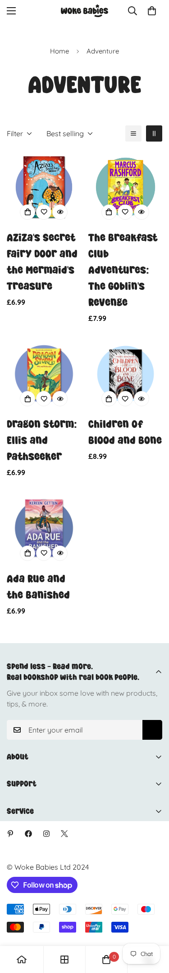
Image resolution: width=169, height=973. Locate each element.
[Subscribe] (152, 730)
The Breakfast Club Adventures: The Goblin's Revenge (122, 270)
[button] (152, 10)
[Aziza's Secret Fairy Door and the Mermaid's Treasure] (44, 187)
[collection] (64, 959)
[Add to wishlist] (43, 212)
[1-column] (133, 133)
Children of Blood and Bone (125, 432)
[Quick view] (60, 212)
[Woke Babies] (84, 11)
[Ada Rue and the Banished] (44, 528)
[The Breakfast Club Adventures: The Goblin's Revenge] (125, 187)
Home (59, 51)
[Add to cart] (27, 212)
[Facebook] (28, 833)
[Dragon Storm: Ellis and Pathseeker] (44, 374)
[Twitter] (64, 833)
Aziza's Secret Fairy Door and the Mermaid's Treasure (42, 262)
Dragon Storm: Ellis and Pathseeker (42, 440)
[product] (21, 959)
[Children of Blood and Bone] (125, 374)
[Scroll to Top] (153, 925)
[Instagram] (46, 833)
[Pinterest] (10, 833)
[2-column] (154, 133)
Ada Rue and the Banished (38, 586)
